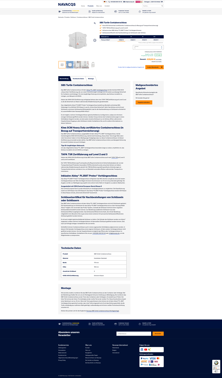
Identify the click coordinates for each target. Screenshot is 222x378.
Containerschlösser (82, 17)
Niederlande (115, 348)
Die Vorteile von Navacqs (92, 360)
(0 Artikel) (155, 2)
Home (83, 6)
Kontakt (107, 6)
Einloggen (147, 2)
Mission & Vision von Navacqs (93, 358)
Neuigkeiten (88, 353)
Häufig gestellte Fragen (91, 355)
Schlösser (73, 17)
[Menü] (219, 361)
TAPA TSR (115, 157)
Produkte (90, 6)
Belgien (114, 350)
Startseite (61, 17)
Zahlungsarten (62, 348)
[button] (94, 23)
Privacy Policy (62, 360)
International (115, 353)
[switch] (216, 371)
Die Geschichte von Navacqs (93, 363)
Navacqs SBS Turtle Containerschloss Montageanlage (102, 311)
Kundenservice (62, 355)
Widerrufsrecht (62, 353)
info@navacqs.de (129, 2)
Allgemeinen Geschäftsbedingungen (68, 358)
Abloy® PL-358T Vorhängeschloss (96, 90)
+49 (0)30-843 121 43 (116, 2)
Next (95, 40)
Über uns (99, 6)
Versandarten (62, 350)
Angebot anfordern (144, 102)
